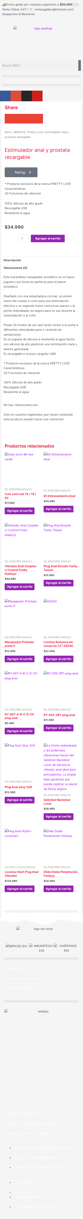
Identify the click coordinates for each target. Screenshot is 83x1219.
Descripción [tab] (12, 260)
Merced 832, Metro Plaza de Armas (37, 1157)
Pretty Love (35, 132)
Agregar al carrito (47, 238)
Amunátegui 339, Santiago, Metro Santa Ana (44, 1147)
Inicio (8, 132)
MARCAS (19, 132)
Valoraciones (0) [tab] (15, 268)
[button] (41, 76)
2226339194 (24, 1182)
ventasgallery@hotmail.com (34, 1207)
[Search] (79, 65)
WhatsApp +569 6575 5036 (35, 1197)
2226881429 (22, 1192)
